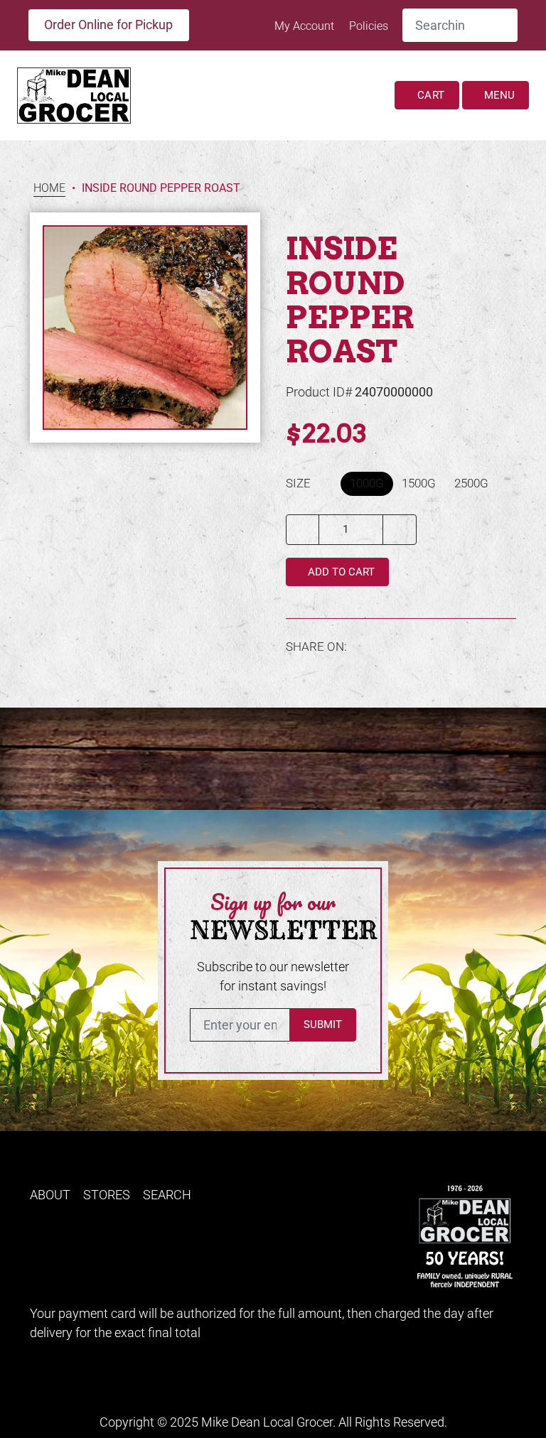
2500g (471, 483)
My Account (305, 26)
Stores (106, 1194)
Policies (368, 26)
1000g (367, 483)
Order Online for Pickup (108, 24)
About (50, 1194)
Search (167, 1194)
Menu (498, 95)
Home (49, 189)
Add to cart (340, 572)
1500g (419, 483)
